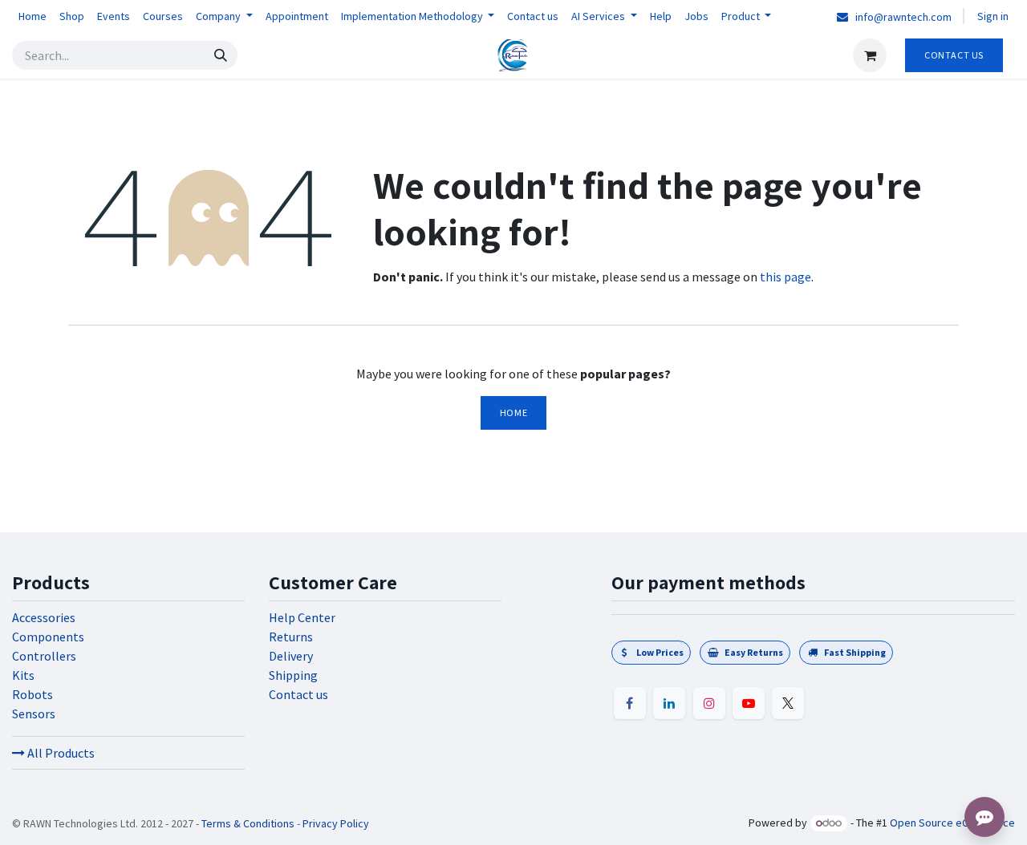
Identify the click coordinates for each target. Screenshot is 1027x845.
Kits (23, 675)
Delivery (291, 656)
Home (513, 412)
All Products (60, 753)
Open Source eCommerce (952, 822)
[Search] (220, 55)
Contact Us (954, 55)
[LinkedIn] (669, 703)
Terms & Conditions (247, 823)
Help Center (302, 617)
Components (48, 637)
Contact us (298, 694)
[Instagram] (709, 703)
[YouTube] (749, 703)
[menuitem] (32, 16)
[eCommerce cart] (870, 55)
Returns (291, 637)
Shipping (293, 675)
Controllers (44, 656)
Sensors (33, 714)
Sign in (993, 16)
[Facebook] (630, 703)
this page (785, 277)
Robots (32, 694)
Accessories (43, 617)
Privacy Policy (335, 823)
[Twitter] (788, 703)
